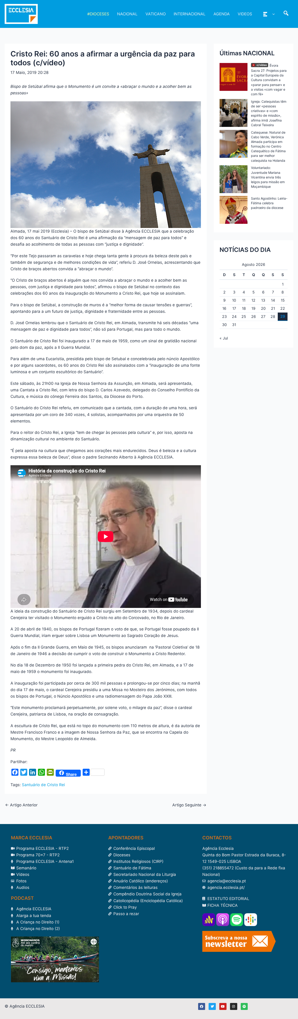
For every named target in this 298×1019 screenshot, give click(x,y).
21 (273, 308)
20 (263, 308)
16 (224, 308)
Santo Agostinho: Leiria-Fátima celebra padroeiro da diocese (269, 203)
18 (244, 308)
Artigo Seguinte (189, 805)
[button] (272, 14)
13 (263, 300)
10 (234, 300)
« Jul (224, 338)
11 (243, 300)
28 (273, 316)
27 (263, 316)
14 (273, 300)
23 (224, 316)
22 (282, 308)
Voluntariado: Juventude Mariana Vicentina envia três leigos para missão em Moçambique (268, 177)
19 (253, 308)
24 (234, 316)
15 (283, 300)
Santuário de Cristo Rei (43, 784)
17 (234, 308)
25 (243, 316)
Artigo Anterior (21, 805)
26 (253, 316)
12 (253, 300)
